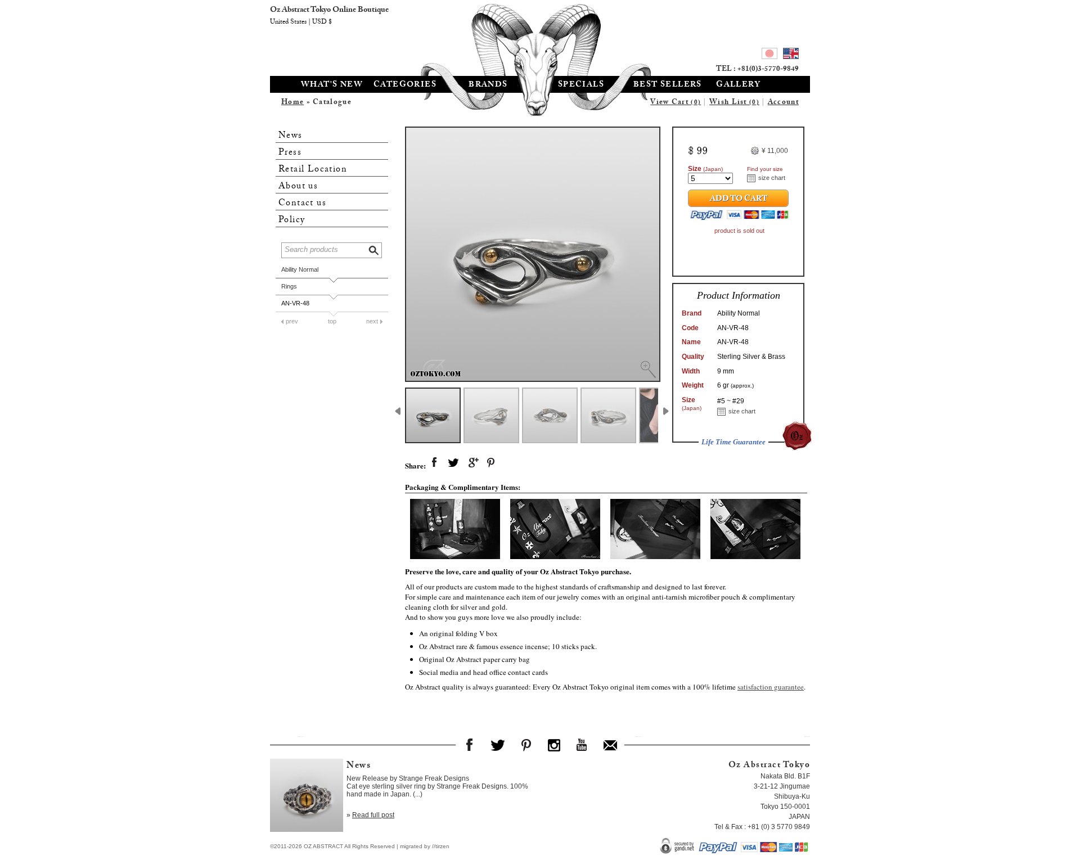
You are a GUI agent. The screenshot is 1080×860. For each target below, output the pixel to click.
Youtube (582, 744)
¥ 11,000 (775, 151)
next (372, 321)
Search (374, 249)
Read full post (373, 815)
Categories (405, 85)
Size (705, 169)
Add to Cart (738, 199)
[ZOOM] (532, 254)
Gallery (738, 85)
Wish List (734, 103)
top (332, 321)
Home (292, 103)
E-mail (610, 744)
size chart (771, 177)
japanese (769, 55)
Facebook (469, 744)
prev (292, 321)
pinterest (491, 462)
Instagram (554, 744)
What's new (332, 85)
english (791, 55)
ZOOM (648, 370)
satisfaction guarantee (770, 687)
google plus (472, 462)
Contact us (302, 203)
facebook (434, 462)
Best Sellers (667, 85)
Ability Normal (299, 269)
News (290, 136)
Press (290, 153)
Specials (581, 85)
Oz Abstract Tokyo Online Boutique (540, 36)
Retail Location (312, 170)
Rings (289, 286)
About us (298, 186)
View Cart (675, 103)
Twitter (497, 744)
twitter (453, 462)
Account (783, 103)
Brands (488, 85)
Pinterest (526, 744)
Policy (291, 220)
